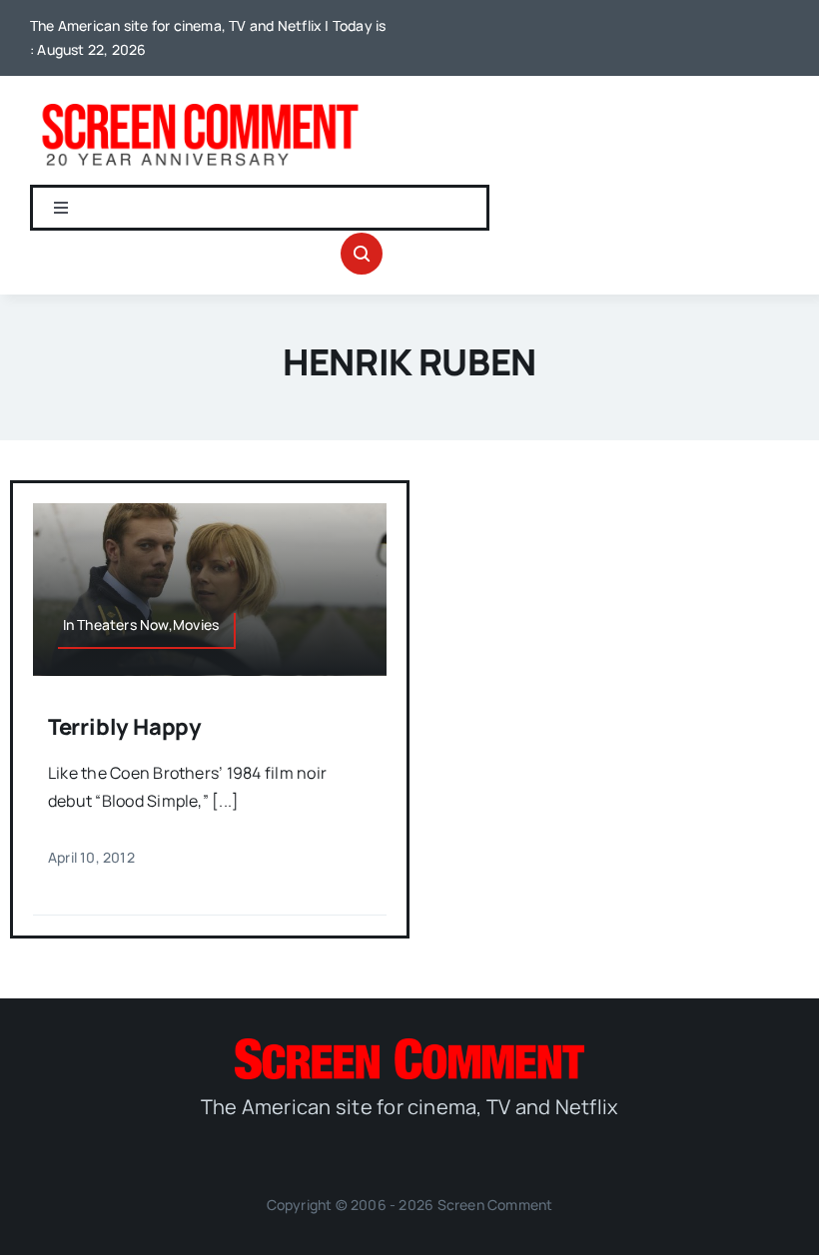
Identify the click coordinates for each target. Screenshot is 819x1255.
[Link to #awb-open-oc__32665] (362, 254)
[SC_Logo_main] (409, 1046)
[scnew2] (200, 104)
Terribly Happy (125, 727)
